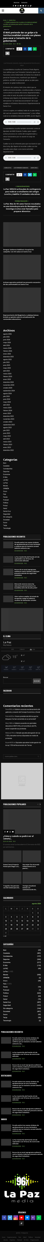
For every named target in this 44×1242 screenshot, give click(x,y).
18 (11, 925)
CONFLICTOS (7, 167)
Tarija (5, 525)
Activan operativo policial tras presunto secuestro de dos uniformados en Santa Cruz (21, 283)
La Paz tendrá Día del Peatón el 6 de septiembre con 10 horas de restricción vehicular (26, 559)
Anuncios (16, 2)
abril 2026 (6, 345)
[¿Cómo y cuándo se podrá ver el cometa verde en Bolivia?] (22, 821)
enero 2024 (7, 413)
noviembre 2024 (8, 385)
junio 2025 (6, 365)
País (4, 494)
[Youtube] (21, 1217)
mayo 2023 (7, 436)
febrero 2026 (7, 351)
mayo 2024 (7, 402)
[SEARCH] (38, 756)
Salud (5, 508)
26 (17, 929)
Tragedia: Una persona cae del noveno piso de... (11, 887)
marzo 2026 (7, 348)
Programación (34, 1240)
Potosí (5, 505)
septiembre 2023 (9, 425)
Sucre (5, 522)
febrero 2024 (7, 410)
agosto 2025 (7, 359)
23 (38, 925)
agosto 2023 (7, 427)
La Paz (5, 483)
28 (27, 929)
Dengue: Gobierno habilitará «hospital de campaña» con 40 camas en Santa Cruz (18, 250)
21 (27, 925)
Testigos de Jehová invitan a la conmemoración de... (30, 888)
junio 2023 (6, 433)
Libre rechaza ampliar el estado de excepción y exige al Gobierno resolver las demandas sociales (26, 598)
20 (22, 925)
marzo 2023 (7, 442)
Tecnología (7, 528)
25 (11, 929)
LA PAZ (5, 480)
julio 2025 (6, 362)
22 (33, 925)
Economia (6, 474)
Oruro (5, 491)
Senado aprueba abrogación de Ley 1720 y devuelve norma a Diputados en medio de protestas (22, 735)
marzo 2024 (7, 408)
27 (22, 929)
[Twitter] (10, 1217)
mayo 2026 (7, 342)
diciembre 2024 (8, 382)
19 (17, 925)
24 (6, 929)
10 (6, 921)
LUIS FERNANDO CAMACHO (21, 167)
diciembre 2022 (8, 450)
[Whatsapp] (38, 1217)
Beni (4, 463)
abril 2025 (6, 371)
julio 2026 (6, 337)
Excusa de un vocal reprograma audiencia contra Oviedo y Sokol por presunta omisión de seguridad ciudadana (26, 572)
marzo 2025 (7, 374)
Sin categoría (7, 517)
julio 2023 (6, 430)
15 (33, 921)
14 (27, 921)
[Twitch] (33, 1217)
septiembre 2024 (9, 391)
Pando (5, 497)
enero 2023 (7, 447)
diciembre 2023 (8, 416)
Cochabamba (7, 469)
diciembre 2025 (8, 357)
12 (17, 921)
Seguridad (6, 514)
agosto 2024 (7, 393)
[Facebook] (4, 1217)
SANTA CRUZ (34, 167)
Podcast (6, 500)
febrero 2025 (7, 376)
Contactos (24, 2)
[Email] (27, 1217)
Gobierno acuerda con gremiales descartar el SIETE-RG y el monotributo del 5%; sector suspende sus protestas (21, 726)
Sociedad (6, 520)
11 (11, 921)
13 (22, 921)
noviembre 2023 (8, 419)
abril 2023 (6, 439)
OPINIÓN (6, 488)
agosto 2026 (7, 334)
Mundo (5, 486)
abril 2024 (6, 405)
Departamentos (11, 1237)
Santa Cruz (6, 29)
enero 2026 (7, 354)
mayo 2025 (7, 368)
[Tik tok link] (30, 5)
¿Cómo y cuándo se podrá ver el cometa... (18, 837)
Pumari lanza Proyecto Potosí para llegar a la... (11, 865)
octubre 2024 (7, 388)
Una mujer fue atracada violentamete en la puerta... (31, 866)
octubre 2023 (7, 422)
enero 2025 (7, 379)
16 (38, 921)
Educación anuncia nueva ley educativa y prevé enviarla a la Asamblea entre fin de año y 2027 (25, 586)
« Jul (4, 936)
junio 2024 (6, 399)
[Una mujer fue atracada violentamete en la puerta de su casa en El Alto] (32, 856)
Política (5, 503)
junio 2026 (6, 340)
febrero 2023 (7, 444)
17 (6, 925)
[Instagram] (15, 1217)
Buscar (5, 677)
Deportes (6, 471)
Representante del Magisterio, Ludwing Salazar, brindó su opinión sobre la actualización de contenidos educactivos (21, 317)
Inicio (3, 1237)
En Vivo (26, 1240)
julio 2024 (6, 396)
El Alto (5, 477)
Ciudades (6, 466)
